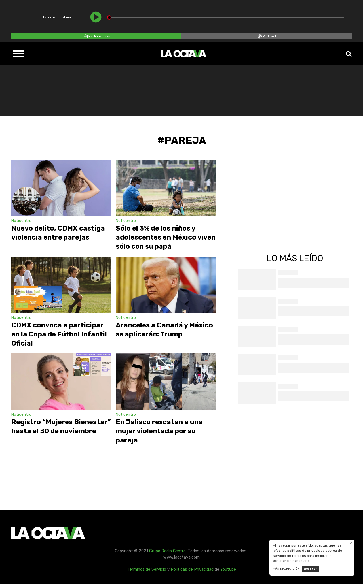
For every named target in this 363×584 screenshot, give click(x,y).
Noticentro (21, 220)
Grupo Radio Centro (167, 551)
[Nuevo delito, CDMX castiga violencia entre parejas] (61, 188)
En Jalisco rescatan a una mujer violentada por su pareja (159, 431)
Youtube (228, 569)
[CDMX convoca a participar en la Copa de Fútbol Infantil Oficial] (61, 285)
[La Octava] (183, 53)
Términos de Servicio (146, 569)
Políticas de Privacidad (192, 569)
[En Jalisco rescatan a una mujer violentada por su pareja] (166, 381)
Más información (286, 568)
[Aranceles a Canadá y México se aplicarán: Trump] (166, 285)
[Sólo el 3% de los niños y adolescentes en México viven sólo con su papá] (166, 188)
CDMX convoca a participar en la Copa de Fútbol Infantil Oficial (59, 334)
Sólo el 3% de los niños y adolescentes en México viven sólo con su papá (166, 237)
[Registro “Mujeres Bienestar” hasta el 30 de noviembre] (61, 381)
